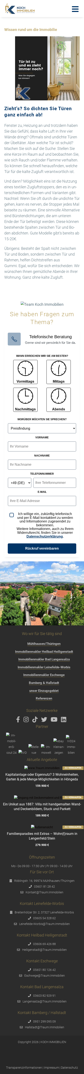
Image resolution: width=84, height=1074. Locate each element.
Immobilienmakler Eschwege (44, 675)
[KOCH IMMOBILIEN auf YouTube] (55, 720)
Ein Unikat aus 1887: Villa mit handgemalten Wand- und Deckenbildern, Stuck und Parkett (42, 806)
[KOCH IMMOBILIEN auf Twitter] (44, 720)
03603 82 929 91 (44, 995)
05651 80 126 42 (44, 970)
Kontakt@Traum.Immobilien (44, 892)
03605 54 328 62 (44, 918)
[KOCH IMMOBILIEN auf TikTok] (36, 720)
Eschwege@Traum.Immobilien (44, 975)
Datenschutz (69, 1067)
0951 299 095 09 (44, 1021)
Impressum (51, 1067)
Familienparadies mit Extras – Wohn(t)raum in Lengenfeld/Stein (42, 836)
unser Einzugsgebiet (44, 691)
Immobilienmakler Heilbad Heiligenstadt (44, 652)
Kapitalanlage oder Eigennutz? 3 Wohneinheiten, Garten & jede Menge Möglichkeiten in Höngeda (42, 777)
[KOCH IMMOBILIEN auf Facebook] (19, 720)
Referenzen (44, 698)
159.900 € (42, 786)
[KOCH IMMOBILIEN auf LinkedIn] (64, 720)
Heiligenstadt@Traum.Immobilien (44, 949)
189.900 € (42, 815)
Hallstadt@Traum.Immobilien (44, 1027)
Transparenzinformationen (24, 1067)
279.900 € (42, 845)
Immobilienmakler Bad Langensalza (44, 659)
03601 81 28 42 (44, 886)
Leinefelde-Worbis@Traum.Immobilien (44, 924)
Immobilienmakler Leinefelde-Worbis (44, 667)
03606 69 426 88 (44, 944)
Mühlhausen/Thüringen (44, 644)
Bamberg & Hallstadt (44, 683)
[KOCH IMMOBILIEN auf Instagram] (27, 720)
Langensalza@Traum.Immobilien (45, 1001)
